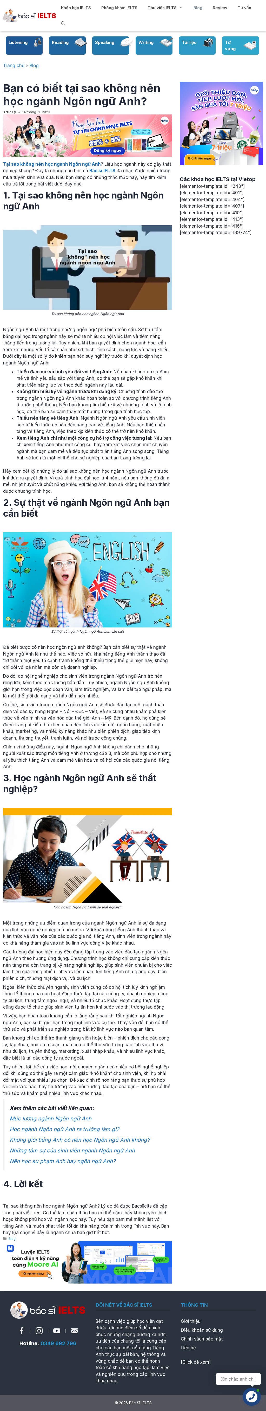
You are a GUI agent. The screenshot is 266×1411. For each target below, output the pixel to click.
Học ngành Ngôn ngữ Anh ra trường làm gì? (64, 1129)
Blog (198, 7)
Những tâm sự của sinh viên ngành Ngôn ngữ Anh (72, 1150)
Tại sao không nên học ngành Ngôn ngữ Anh (52, 164)
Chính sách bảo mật (202, 1339)
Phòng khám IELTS (119, 7)
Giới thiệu (191, 1321)
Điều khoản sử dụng (202, 1330)
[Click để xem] (196, 1362)
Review (220, 7)
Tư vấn (244, 7)
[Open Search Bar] (63, 23)
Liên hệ (188, 1347)
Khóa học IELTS (76, 7)
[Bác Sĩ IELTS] (29, 15)
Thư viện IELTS (162, 7)
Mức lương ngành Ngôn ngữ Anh (50, 1118)
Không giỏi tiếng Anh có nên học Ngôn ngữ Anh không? (80, 1140)
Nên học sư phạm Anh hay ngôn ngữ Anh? (62, 1161)
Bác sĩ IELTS (102, 170)
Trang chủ (13, 65)
